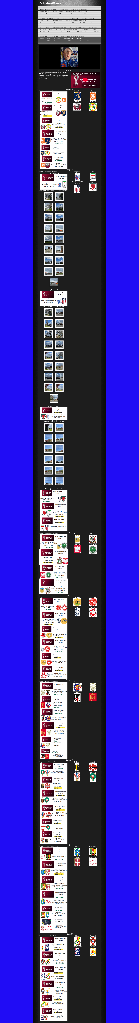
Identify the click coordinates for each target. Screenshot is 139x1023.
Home (41, 7)
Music (50, 29)
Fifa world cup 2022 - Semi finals (87, 40)
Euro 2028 (63, 25)
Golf (41, 27)
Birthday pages (64, 7)
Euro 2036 (80, 25)
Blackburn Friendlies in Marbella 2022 (78, 7)
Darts (48, 20)
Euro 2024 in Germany (53, 25)
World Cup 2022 (54, 34)
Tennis (62, 31)
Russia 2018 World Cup (45, 31)
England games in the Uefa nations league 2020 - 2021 (65, 22)
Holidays (47, 27)
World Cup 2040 (54, 36)
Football (94, 25)
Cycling (41, 20)
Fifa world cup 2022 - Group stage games (73, 38)
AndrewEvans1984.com (50, 3)
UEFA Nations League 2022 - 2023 (74, 31)
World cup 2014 (43, 34)
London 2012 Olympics (80, 27)
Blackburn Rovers (64, 9)
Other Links (58, 29)
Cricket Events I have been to (88, 18)
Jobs (71, 27)
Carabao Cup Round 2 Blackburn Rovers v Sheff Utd (72, 36)
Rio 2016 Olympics (85, 29)
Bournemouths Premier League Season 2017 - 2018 (75, 13)
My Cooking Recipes (93, 27)
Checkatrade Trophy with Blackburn (70, 18)
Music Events (43, 29)
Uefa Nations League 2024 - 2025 (92, 31)
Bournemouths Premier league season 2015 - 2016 (76, 11)
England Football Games (45, 22)
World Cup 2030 (75, 34)
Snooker (55, 31)
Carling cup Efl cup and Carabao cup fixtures (49, 18)
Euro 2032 (72, 25)
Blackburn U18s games (44, 11)
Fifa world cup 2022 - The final (46, 43)
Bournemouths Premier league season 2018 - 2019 (50, 16)
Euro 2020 (42, 25)
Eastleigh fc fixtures (57, 20)
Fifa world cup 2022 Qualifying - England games (50, 38)
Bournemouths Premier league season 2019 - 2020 (75, 16)
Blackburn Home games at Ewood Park (79, 9)
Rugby (94, 29)
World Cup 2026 (64, 34)
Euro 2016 (91, 22)
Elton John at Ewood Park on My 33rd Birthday (76, 20)
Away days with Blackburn (51, 7)
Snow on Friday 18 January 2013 (71, 29)
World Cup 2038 (43, 36)
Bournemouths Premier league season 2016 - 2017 (50, 13)
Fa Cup (87, 25)
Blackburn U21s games (58, 11)
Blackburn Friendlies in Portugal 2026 (48, 9)
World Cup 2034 (86, 34)
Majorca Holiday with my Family (59, 27)
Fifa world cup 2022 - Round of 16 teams (48, 40)
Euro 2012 (82, 22)
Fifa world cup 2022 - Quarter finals (69, 40)
